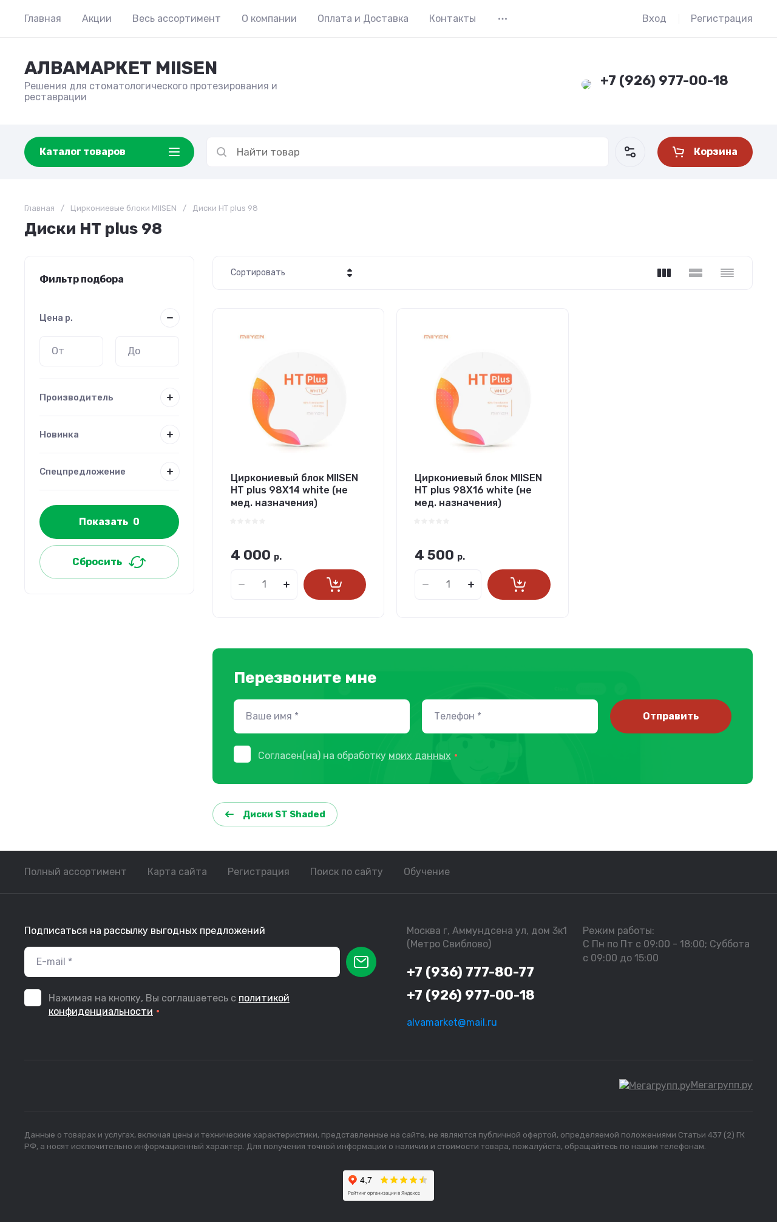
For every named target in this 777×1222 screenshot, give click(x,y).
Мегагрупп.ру (722, 1085)
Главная (42, 18)
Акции (97, 18)
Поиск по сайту (346, 871)
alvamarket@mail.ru (452, 1022)
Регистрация (722, 18)
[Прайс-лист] (727, 273)
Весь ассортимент (176, 18)
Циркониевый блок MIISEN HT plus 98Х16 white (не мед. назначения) (478, 490)
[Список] (696, 273)
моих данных (419, 755)
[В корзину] (335, 584)
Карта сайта (177, 871)
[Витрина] (664, 273)
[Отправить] (361, 962)
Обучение (427, 871)
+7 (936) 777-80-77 (470, 972)
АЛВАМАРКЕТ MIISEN (120, 68)
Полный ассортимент (75, 871)
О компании (269, 18)
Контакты (452, 18)
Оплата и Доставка (363, 18)
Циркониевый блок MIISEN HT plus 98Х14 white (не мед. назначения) (294, 490)
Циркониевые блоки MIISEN (123, 208)
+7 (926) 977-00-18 (664, 80)
